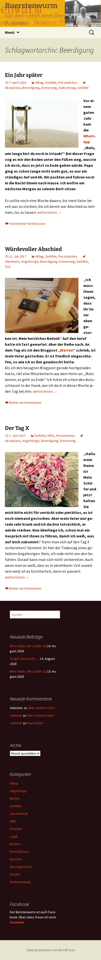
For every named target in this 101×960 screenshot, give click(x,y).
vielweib (16, 715)
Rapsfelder (35, 723)
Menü (9, 32)
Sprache (16, 859)
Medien (15, 844)
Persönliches (67, 82)
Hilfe (51, 435)
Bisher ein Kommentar (25, 402)
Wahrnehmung (20, 882)
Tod (7, 266)
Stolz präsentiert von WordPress (50, 950)
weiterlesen (49, 212)
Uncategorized (21, 867)
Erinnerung (49, 87)
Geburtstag (67, 87)
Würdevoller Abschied (33, 249)
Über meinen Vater (41, 708)
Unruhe (15, 874)
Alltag (39, 82)
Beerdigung (30, 87)
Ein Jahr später (23, 75)
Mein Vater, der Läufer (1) (28, 671)
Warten (66, 350)
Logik (14, 836)
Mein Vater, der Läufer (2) (28, 646)
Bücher (15, 798)
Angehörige (29, 261)
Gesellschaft (19, 813)
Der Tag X (17, 428)
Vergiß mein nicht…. (24, 658)
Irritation (16, 829)
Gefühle (51, 82)
